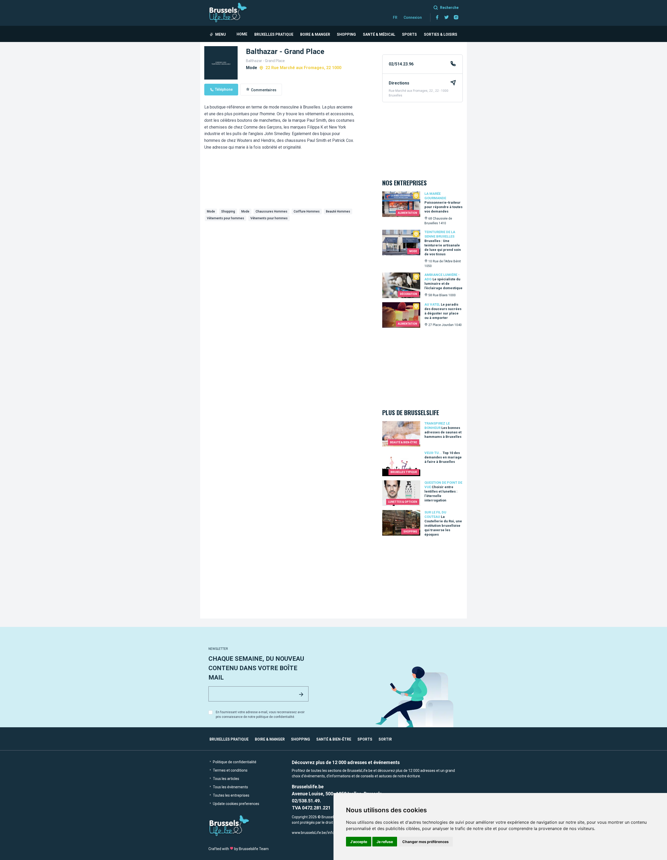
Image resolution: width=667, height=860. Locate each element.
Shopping (346, 34)
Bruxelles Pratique (273, 34)
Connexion (413, 17)
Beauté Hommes (338, 211)
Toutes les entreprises (230, 795)
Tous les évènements (230, 787)
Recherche (449, 7)
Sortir (385, 739)
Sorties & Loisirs (440, 34)
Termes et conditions (230, 770)
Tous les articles (225, 779)
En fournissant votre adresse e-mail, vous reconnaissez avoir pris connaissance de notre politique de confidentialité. (260, 714)
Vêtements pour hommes (225, 218)
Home (242, 34)
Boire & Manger (315, 34)
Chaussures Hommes (271, 211)
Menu (220, 34)
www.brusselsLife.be (309, 833)
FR (395, 17)
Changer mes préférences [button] (425, 841)
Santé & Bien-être (333, 739)
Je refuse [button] (384, 841)
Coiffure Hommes (307, 211)
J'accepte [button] (358, 841)
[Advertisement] (289, 262)
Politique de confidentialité (234, 762)
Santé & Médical (379, 34)
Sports (409, 34)
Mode (211, 211)
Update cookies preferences (235, 804)
